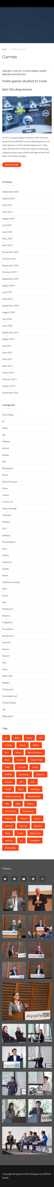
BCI (4, 461)
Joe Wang (35, 789)
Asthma (6, 441)
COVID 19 (7, 501)
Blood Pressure (9, 481)
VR (3, 709)
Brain (35, 71)
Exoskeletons (8, 541)
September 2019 (10, 278)
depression (24, 774)
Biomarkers (8, 468)
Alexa (5, 428)
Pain (4, 602)
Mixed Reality (34, 796)
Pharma (6, 615)
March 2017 (8, 372)
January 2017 (8, 385)
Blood (5, 474)
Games (42, 71)
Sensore (9, 826)
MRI (4, 588)
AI (3, 421)
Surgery (6, 682)
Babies (5, 454)
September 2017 (10, 332)
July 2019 (7, 292)
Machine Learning (11, 582)
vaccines (9, 840)
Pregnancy (7, 622)
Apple (29, 738)
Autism (5, 448)
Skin (4, 662)
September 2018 (10, 305)
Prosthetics (8, 629)
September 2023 (10, 191)
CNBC (8, 767)
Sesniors (38, 826)
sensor (37, 818)
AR (3, 434)
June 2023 (7, 211)
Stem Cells (7, 675)
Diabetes (6, 515)
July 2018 (7, 319)
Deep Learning (9, 508)
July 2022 (7, 225)
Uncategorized (9, 696)
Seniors (6, 74)
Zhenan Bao (10, 848)
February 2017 (9, 379)
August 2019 (8, 285)
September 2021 (10, 265)
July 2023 (7, 205)
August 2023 (8, 198)
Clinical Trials (36, 760)
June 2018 (7, 325)
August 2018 (8, 312)
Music (5, 595)
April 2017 (7, 365)
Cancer (5, 495)
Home (4, 49)
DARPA (8, 774)
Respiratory (8, 635)
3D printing (7, 414)
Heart (5, 575)
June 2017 (7, 352)
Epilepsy (6, 535)
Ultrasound (7, 689)
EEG (4, 528)
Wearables (7, 716)
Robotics (6, 642)
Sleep (4, 669)
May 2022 (7, 238)
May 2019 (7, 298)
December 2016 (10, 392)
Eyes (4, 548)
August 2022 (8, 218)
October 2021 (9, 258)
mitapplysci (19, 74)
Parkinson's (8, 608)
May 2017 (7, 359)
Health (5, 568)
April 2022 (7, 245)
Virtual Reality (9, 702)
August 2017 (8, 339)
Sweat (20, 833)
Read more (11, 164)
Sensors (6, 655)
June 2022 (7, 231)
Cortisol (21, 767)
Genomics (7, 562)
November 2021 (10, 252)
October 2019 (9, 272)
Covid (34, 767)
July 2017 (7, 345)
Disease (6, 521)
